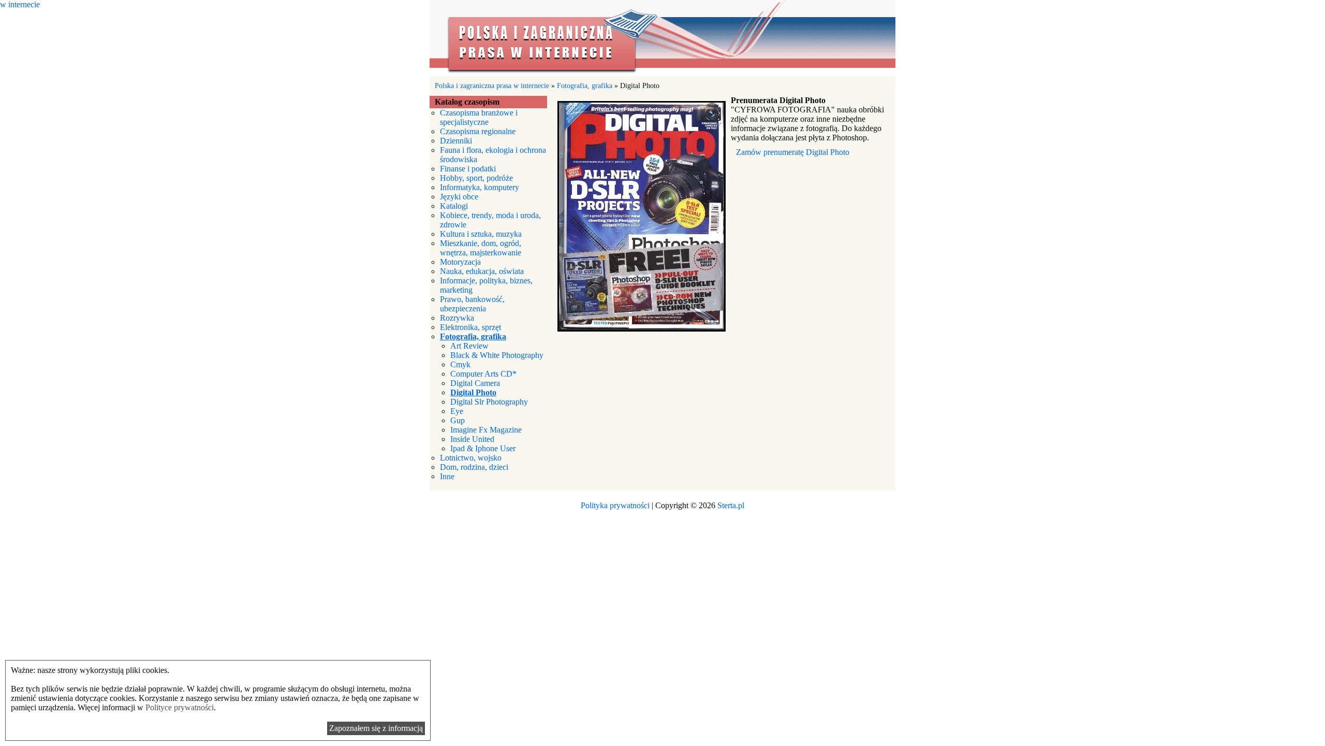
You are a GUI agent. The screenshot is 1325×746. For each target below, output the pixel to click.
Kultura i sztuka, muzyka (481, 233)
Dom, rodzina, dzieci (474, 467)
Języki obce (459, 196)
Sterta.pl (730, 505)
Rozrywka (457, 317)
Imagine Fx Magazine (486, 429)
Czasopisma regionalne (478, 131)
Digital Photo (473, 392)
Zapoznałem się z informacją (376, 728)
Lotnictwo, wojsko (471, 457)
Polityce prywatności (179, 707)
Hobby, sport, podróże (476, 178)
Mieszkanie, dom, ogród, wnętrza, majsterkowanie (480, 248)
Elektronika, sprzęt (470, 327)
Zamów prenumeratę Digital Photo (792, 152)
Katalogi (454, 206)
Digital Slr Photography (489, 401)
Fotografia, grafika (584, 85)
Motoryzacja (460, 261)
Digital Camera (475, 383)
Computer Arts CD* (483, 373)
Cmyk (460, 364)
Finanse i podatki (468, 168)
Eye (456, 411)
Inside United (472, 439)
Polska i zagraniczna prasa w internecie (662, 38)
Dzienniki (456, 140)
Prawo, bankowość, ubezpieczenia (472, 304)
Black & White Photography (496, 355)
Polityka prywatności (615, 505)
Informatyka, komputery (479, 187)
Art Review (469, 345)
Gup (457, 420)
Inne (447, 476)
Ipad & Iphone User (483, 448)
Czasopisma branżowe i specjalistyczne (479, 117)
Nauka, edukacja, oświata (482, 271)
